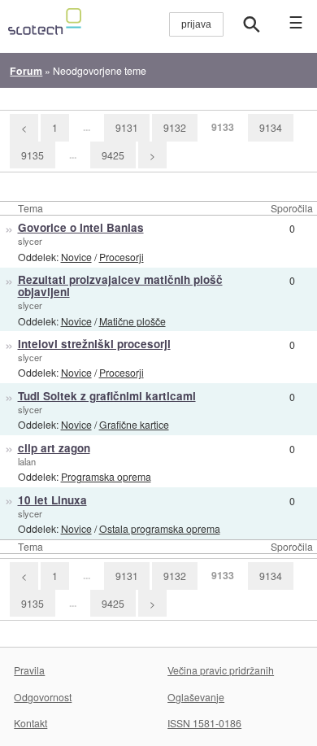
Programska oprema (106, 476)
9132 (174, 127)
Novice (76, 257)
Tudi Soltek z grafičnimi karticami (107, 396)
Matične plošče (132, 321)
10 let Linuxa (52, 500)
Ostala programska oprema (159, 528)
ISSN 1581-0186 (204, 723)
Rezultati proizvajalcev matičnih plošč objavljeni (120, 285)
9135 (32, 155)
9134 (270, 127)
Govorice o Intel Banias (81, 227)
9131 (126, 127)
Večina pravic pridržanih (220, 670)
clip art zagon (54, 448)
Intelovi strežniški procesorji (94, 343)
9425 (113, 155)
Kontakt (30, 723)
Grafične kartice (134, 424)
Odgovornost (43, 697)
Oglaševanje (195, 697)
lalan (27, 461)
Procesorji (121, 257)
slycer (30, 240)
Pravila (29, 670)
